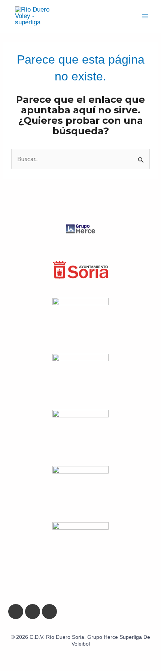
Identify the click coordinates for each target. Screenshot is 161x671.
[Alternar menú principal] (145, 16)
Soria (78, 637)
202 (20, 637)
